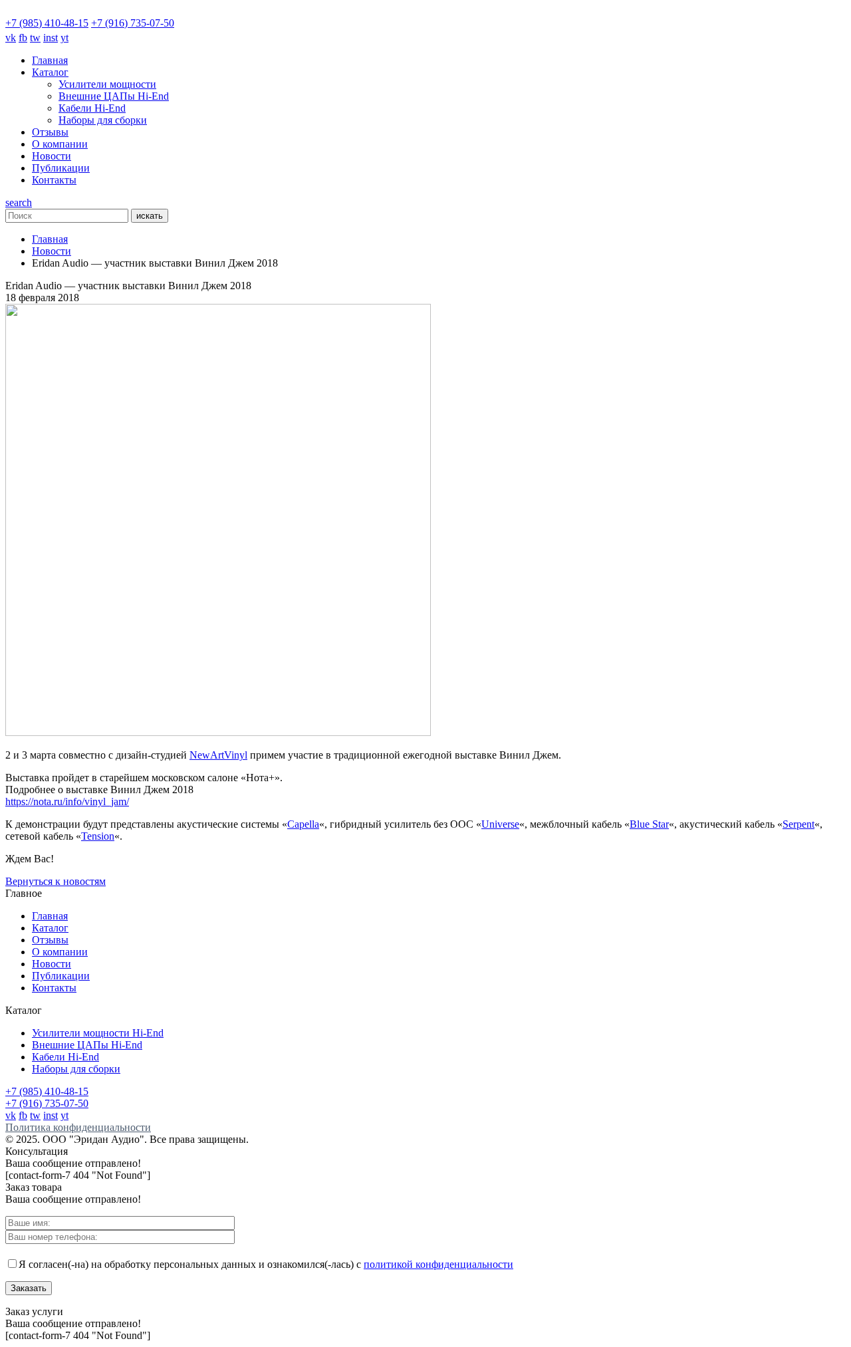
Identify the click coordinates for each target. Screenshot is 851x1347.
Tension (97, 836)
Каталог (50, 72)
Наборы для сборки (103, 120)
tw (35, 37)
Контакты (54, 179)
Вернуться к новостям (55, 881)
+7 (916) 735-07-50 (132, 23)
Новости (51, 156)
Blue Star (649, 824)
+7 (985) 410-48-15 (46, 23)
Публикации (61, 168)
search (18, 202)
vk (10, 37)
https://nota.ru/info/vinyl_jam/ (67, 801)
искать (149, 216)
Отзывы (50, 132)
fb (23, 37)
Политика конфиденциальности (78, 1127)
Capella (303, 824)
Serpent (798, 824)
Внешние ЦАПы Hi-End (114, 96)
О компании (60, 144)
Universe (500, 824)
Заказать (29, 1288)
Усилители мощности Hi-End (98, 1033)
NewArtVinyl (218, 755)
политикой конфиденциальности (438, 1264)
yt (64, 37)
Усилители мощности (107, 84)
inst (50, 37)
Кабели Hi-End (92, 108)
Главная (50, 60)
